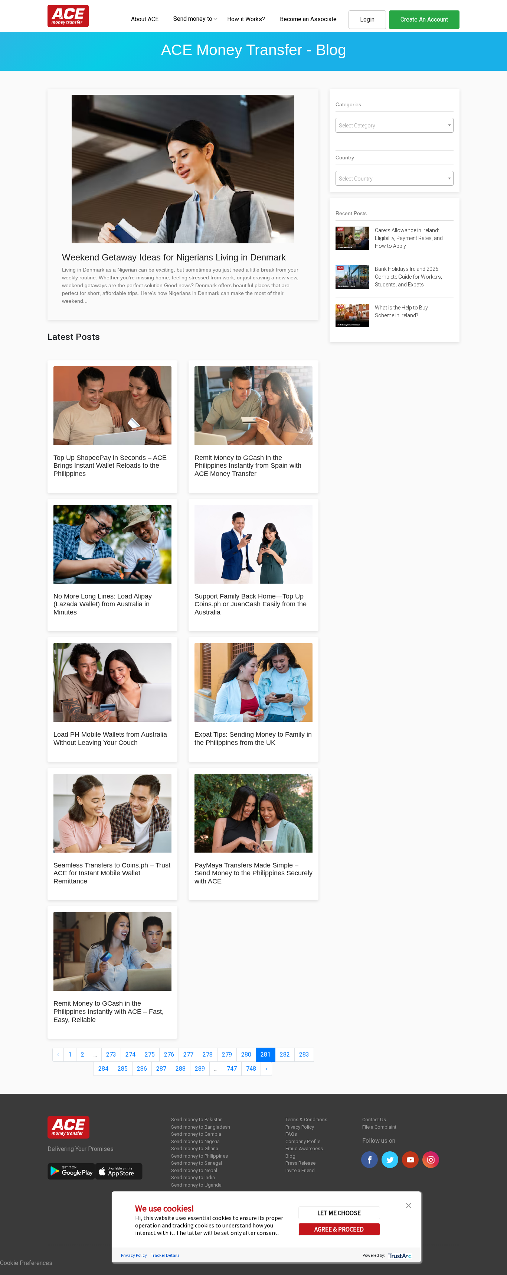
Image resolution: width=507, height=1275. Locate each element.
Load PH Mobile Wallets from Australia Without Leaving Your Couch (110, 738)
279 (227, 1054)
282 (285, 1054)
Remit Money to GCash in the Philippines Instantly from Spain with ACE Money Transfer (247, 465)
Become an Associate (308, 19)
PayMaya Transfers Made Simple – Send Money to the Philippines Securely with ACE (253, 873)
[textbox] (192, 18)
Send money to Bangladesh (200, 1127)
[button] (408, 1204)
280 (246, 1054)
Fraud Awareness (304, 1148)
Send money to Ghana (194, 1148)
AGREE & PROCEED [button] (339, 1229)
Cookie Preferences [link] (26, 1262)
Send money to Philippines (199, 1156)
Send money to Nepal (194, 1170)
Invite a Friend (300, 1170)
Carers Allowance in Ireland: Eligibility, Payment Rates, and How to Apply (409, 238)
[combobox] (192, 18)
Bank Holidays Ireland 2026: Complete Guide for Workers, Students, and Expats (408, 277)
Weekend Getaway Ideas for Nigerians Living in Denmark (174, 257)
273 (111, 1054)
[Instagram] (430, 1159)
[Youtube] (410, 1159)
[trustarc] (399, 1255)
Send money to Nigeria (195, 1141)
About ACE (144, 19)
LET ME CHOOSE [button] (339, 1213)
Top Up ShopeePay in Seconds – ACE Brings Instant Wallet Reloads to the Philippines (110, 465)
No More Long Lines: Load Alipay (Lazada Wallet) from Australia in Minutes (102, 604)
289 (200, 1068)
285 (123, 1068)
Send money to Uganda (196, 1185)
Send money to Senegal (196, 1163)
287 (161, 1068)
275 (150, 1054)
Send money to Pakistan (197, 1119)
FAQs (291, 1134)
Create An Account (424, 19)
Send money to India (193, 1177)
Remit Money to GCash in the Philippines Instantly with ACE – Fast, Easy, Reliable (108, 1011)
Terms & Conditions (306, 1119)
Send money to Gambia (196, 1134)
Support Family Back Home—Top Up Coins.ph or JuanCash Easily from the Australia (250, 604)
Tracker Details (165, 1255)
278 (208, 1054)
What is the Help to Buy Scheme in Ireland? (401, 311)
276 (169, 1054)
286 (142, 1068)
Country (345, 157)
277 (188, 1054)
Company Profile (302, 1141)
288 (181, 1068)
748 (251, 1068)
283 (304, 1054)
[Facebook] (369, 1159)
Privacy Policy (299, 1127)
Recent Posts (351, 213)
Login (367, 19)
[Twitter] (390, 1159)
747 (232, 1068)
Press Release (300, 1163)
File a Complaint (379, 1127)
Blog (290, 1156)
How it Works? (246, 19)
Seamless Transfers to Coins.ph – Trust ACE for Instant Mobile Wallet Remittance (111, 873)
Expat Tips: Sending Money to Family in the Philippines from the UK (253, 738)
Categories (348, 104)
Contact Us (374, 1119)
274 (130, 1054)
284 (103, 1068)
